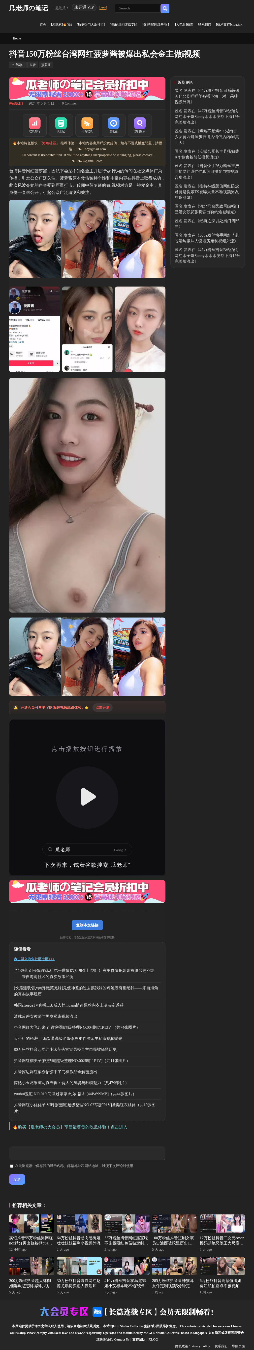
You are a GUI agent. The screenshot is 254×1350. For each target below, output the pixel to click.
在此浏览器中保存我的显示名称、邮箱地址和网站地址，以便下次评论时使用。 (76, 1166)
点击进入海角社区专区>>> (34, 959)
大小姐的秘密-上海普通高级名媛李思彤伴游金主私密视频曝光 (68, 1038)
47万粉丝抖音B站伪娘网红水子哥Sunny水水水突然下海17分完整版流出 (207, 116)
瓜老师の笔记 (28, 8)
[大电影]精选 (184, 24)
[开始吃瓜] (87, 125)
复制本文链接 (87, 925)
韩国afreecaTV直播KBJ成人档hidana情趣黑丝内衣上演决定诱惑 (69, 1005)
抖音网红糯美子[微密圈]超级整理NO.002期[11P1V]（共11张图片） (72, 1060)
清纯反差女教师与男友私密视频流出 (45, 1016)
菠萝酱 (46, 65)
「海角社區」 (49, 143)
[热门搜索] (140, 125)
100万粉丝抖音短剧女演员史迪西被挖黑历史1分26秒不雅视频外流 (173, 1243)
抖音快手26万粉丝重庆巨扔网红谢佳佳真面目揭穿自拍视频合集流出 (207, 171)
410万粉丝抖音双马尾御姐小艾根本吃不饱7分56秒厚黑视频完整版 (125, 1285)
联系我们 (204, 24)
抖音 (33, 65)
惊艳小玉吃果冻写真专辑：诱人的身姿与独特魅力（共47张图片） (71, 1083)
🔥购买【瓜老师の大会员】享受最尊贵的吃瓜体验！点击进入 (70, 1127)
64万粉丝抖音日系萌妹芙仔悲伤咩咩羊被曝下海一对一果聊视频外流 (207, 96)
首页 (43, 24)
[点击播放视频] (87, 798)
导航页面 (238, 1346)
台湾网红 (17, 65)
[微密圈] (114, 125)
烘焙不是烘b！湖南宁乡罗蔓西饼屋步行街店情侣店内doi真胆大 (207, 137)
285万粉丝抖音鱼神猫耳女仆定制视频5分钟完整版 (173, 1285)
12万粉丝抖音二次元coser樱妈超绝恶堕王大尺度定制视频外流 (222, 1243)
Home (17, 38)
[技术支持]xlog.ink (229, 24)
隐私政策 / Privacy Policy (192, 1346)
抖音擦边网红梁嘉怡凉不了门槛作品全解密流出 (55, 1072)
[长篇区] (61, 125)
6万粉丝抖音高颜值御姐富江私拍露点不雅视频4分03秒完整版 (220, 1285)
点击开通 (102, 707)
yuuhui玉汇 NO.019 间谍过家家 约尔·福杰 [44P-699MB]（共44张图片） (75, 1094)
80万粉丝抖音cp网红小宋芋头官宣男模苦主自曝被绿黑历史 (65, 1049)
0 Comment (70, 103)
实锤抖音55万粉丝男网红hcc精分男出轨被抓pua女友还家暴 (31, 1243)
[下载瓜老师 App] (102, 7)
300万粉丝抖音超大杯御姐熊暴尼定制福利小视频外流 (31, 1285)
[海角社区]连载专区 (123, 24)
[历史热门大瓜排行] (91, 24)
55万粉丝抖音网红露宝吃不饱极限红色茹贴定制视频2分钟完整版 (126, 1243)
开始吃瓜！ (16, 103)
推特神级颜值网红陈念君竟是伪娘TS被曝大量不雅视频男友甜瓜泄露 (207, 192)
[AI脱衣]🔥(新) (61, 24)
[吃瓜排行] (35, 125)
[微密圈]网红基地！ (156, 24)
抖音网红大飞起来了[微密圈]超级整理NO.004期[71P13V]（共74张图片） (77, 1027)
